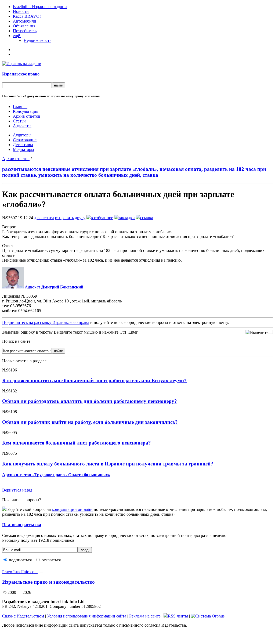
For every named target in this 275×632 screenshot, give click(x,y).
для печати (44, 217)
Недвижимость (37, 40)
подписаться (20, 560)
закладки (126, 217)
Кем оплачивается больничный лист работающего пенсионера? (76, 443)
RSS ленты (178, 616)
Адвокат (53, 287)
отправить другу (70, 217)
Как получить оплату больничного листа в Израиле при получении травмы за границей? (107, 464)
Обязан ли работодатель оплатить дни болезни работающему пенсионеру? (89, 401)
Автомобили (24, 21)
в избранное (102, 217)
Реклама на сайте (145, 616)
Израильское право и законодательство (48, 582)
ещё (17, 35)
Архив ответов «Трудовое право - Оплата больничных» (56, 474)
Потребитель (25, 30)
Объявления (24, 26)
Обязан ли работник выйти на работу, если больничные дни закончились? (90, 422)
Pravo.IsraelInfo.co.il (20, 571)
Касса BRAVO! (27, 16)
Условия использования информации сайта (86, 616)
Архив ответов (26, 116)
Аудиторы (22, 135)
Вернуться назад (17, 490)
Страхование (25, 140)
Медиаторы (23, 149)
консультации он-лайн (72, 509)
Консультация (25, 111)
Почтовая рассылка (21, 524)
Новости (21, 11)
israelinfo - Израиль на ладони (40, 6)
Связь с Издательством (23, 616)
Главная (20, 106)
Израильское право (20, 74)
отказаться (51, 560)
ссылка (146, 217)
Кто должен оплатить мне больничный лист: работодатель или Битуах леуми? (94, 380)
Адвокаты (22, 126)
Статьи (19, 121)
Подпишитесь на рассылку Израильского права (45, 322)
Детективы (23, 144)
